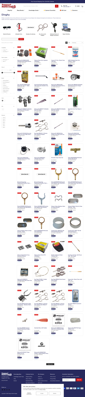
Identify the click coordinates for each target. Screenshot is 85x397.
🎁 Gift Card (63, 10)
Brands (15, 380)
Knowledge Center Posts (19, 376)
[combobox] (39, 6)
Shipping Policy (29, 376)
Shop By (10, 10)
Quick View (19, 65)
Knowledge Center (34, 10)
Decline (54, 393)
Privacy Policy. (43, 389)
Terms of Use (53, 376)
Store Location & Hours (43, 380)
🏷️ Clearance (74, 10)
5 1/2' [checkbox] (2, 109)
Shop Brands (20, 10)
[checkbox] (2, 100)
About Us (40, 376)
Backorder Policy (29, 380)
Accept (41, 393)
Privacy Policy (53, 378)
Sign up (79, 380)
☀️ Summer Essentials (49, 10)
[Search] (56, 6)
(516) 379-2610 (66, 6)
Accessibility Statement (55, 380)
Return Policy (28, 378)
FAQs (15, 378)
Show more (50, 364)
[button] (66, 43)
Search (21, 39)
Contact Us (40, 378)
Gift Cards (40, 382)
